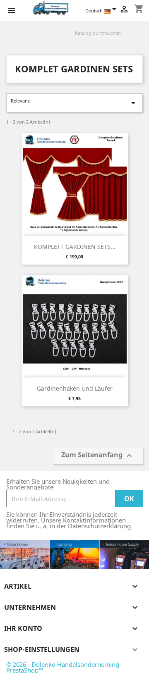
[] (139, 37)
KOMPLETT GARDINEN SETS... (74, 247)
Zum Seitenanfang (97, 456)
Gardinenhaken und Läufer (75, 388)
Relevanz (74, 103)
